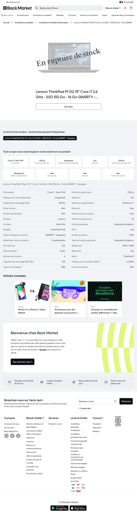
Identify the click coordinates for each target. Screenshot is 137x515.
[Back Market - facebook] (12, 436)
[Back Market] (17, 8)
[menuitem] (23, 15)
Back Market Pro (11, 431)
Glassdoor (97, 427)
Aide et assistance (34, 456)
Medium (96, 431)
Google (43, 349)
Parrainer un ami (55, 424)
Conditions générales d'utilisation (75, 427)
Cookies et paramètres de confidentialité (77, 457)
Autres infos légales (79, 463)
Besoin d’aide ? (113, 8)
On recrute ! (9, 427)
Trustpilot (97, 424)
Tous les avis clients (34, 473)
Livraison (30, 441)
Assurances (31, 452)
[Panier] (131, 8)
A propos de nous (11, 424)
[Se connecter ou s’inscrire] (125, 8)
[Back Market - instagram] (6, 436)
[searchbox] (70, 8)
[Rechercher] (36, 8)
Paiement (30, 438)
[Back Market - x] (18, 436)
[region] (68, 299)
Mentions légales (78, 467)
